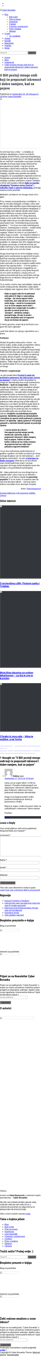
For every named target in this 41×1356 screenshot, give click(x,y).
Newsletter (9, 43)
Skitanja (12, 31)
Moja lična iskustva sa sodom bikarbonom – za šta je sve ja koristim (16, 675)
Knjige (7, 48)
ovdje (27, 1214)
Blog (6, 14)
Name (3, 860)
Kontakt (8, 41)
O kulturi (12, 24)
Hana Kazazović (34, 488)
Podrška (8, 45)
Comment (5, 835)
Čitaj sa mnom (15, 19)
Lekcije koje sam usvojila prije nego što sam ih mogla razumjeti (22, 904)
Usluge (7, 38)
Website (4, 875)
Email (3, 867)
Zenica (3, 495)
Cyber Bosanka (14, 96)
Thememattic (13, 1355)
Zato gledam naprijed (14, 915)
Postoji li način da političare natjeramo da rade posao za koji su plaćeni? (20, 377)
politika (32, 493)
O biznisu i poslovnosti (18, 26)
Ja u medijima (14, 36)
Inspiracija (13, 21)
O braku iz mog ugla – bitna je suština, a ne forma (16, 738)
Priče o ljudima (15, 29)
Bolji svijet (13, 17)
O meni (7, 33)
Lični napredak (11, 1234)
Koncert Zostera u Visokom (17, 901)
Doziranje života (12, 912)
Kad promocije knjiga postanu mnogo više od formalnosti (21, 909)
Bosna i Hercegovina (18, 493)
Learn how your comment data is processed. (20, 890)
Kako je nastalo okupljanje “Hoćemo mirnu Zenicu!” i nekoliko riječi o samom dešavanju (19, 185)
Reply (7, 817)
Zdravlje (8, 1246)
